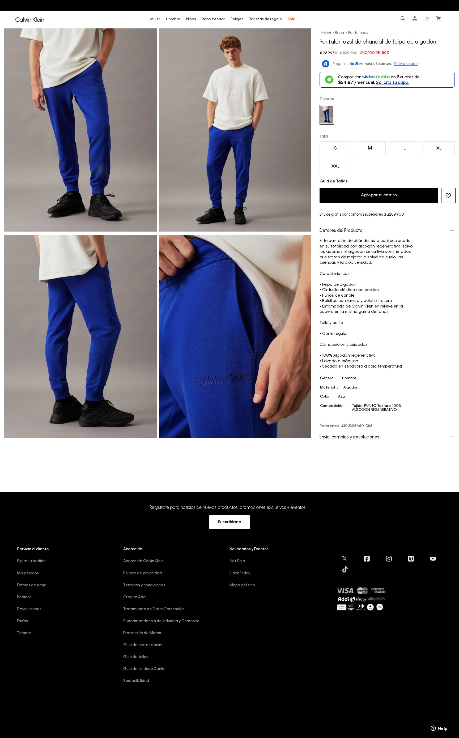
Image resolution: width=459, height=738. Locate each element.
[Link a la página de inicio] (326, 32)
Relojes (237, 19)
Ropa (339, 33)
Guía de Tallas (334, 181)
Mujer (155, 19)
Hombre (173, 19)
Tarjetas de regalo (265, 19)
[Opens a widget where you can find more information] (439, 728)
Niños (191, 19)
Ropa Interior (213, 19)
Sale (291, 19)
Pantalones (358, 33)
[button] (403, 19)
